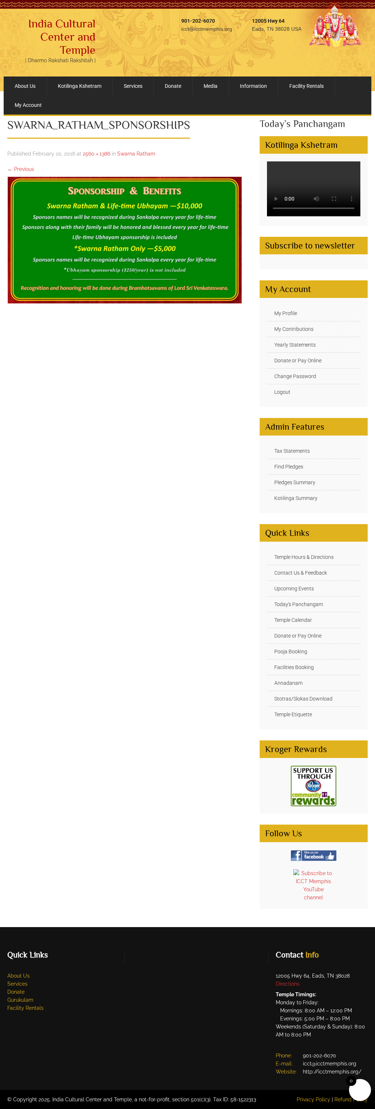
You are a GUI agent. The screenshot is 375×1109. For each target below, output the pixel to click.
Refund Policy (351, 1099)
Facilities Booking (294, 667)
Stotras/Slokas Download (303, 699)
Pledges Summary (294, 482)
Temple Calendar (293, 620)
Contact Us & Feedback (300, 573)
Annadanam (288, 683)
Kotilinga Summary (296, 498)
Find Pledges (288, 467)
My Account (28, 105)
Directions (288, 984)
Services (133, 86)
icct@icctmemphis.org (206, 29)
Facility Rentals (306, 86)
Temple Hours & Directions (304, 557)
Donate (173, 86)
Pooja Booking (290, 651)
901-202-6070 (198, 21)
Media (211, 86)
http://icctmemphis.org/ (332, 1072)
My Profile (285, 313)
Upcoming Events (294, 588)
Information (253, 86)
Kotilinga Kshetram (79, 86)
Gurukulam (20, 1000)
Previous (20, 169)
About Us (25, 86)
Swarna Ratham (136, 154)
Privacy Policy (313, 1099)
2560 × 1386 (96, 154)
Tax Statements (292, 451)
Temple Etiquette (293, 714)
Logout (282, 392)
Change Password (295, 376)
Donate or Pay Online (298, 360)
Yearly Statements (295, 345)
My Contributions (293, 329)
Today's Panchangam (298, 604)
